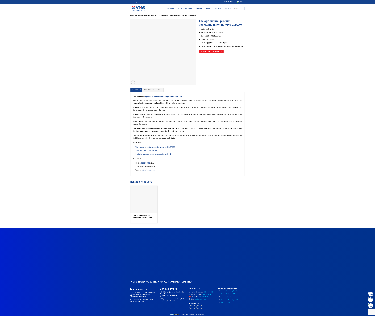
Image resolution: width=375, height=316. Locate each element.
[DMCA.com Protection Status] (175, 314)
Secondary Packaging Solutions (230, 300)
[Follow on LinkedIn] (197, 307)
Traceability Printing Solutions (230, 291)
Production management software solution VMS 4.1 (153, 154)
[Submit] (243, 8)
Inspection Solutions (227, 297)
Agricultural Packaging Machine (146, 15)
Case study (218, 8)
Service (199, 8)
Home (132, 15)
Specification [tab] (149, 89)
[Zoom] (133, 82)
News (208, 8)
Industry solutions (185, 8)
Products (170, 8)
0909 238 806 (207, 294)
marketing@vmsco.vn (201, 299)
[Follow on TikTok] (194, 307)
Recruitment (228, 2)
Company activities (213, 2)
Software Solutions (226, 303)
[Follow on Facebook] (190, 307)
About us (200, 2)
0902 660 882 (208, 292)
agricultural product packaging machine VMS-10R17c (164, 96)
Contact (228, 8)
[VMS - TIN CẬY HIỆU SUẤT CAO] (138, 8)
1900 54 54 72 (203, 296)
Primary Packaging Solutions (229, 294)
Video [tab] (160, 89)
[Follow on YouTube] (201, 307)
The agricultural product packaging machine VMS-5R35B (155, 147)
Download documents (211, 51)
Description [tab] (136, 89)
